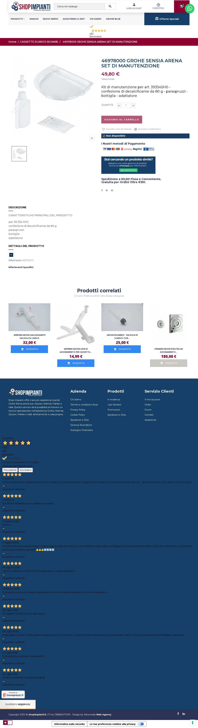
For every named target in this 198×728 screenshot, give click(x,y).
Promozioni (114, 409)
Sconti (148, 409)
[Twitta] (107, 190)
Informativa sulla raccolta (69, 724)
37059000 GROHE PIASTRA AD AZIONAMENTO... (168, 350)
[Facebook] (178, 714)
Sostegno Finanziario (81, 430)
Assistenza (150, 420)
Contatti (149, 414)
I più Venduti (114, 404)
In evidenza (114, 399)
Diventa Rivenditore (81, 425)
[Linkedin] (184, 714)
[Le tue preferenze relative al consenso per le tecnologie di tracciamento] (193, 723)
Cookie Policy (77, 414)
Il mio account (152, 399)
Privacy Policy (77, 409)
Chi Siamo (75, 399)
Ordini (148, 404)
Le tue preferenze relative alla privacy (113, 724)
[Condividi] (102, 190)
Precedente (10, 470)
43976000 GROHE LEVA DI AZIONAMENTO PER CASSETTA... (76, 350)
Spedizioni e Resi (79, 420)
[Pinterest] (112, 190)
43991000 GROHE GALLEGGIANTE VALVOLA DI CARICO (29, 336)
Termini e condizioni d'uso (84, 404)
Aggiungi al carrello (121, 119)
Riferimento (15, 260)
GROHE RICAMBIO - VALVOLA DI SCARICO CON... (122, 336)
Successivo (26, 470)
